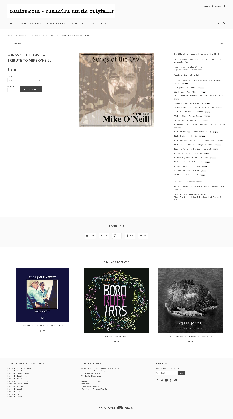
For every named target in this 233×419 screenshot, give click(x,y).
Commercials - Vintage (91, 381)
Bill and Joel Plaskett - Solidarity (42, 326)
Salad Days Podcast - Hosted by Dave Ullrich (100, 368)
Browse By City (13, 394)
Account (218, 6)
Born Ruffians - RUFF (116, 336)
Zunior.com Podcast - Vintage (94, 371)
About (104, 23)
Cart (220, 23)
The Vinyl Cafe (78, 23)
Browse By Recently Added (19, 373)
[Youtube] (175, 380)
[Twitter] (161, 380)
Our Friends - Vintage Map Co (94, 389)
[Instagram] (166, 380)
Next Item (219, 43)
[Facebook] (157, 380)
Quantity (11, 86)
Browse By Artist (14, 391)
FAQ (93, 23)
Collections (21, 35)
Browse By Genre (14, 396)
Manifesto (85, 384)
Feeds (84, 378)
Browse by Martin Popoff (17, 384)
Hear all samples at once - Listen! (188, 181)
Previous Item (15, 43)
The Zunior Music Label (91, 376)
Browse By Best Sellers (17, 376)
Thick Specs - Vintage (90, 373)
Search (207, 6)
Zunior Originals (56, 23)
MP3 (10, 80)
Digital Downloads (29, 23)
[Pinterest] (171, 380)
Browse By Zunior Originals (19, 368)
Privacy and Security (90, 386)
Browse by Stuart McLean (18, 381)
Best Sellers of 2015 (38, 35)
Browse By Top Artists (16, 378)
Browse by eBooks (15, 386)
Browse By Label (14, 389)
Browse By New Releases (18, 371)
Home (10, 23)
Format (10, 76)
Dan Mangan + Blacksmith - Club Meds (191, 336)
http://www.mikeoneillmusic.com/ (188, 69)
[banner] (61, 11)
